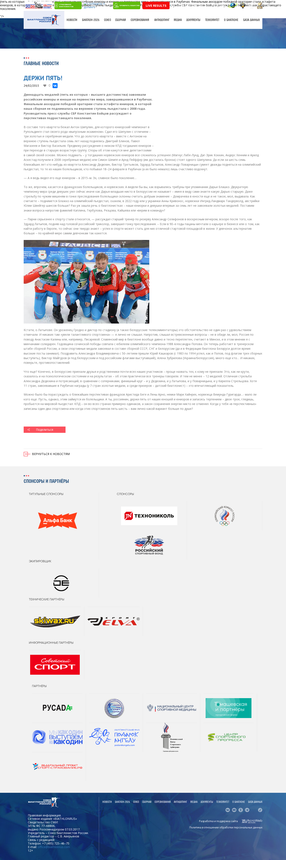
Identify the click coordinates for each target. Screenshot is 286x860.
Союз (107, 20)
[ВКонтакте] (55, 85)
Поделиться (44, 430)
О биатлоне (231, 20)
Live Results (156, 5)
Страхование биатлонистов (66, 5)
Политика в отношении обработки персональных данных (225, 827)
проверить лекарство (130, 5)
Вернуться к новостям (51, 454)
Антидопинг (161, 20)
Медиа (178, 20)
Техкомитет (212, 20)
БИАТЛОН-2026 (90, 20)
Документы (193, 20)
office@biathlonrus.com (54, 847)
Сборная (120, 20)
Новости (72, 20)
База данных (251, 20)
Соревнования (140, 20)
